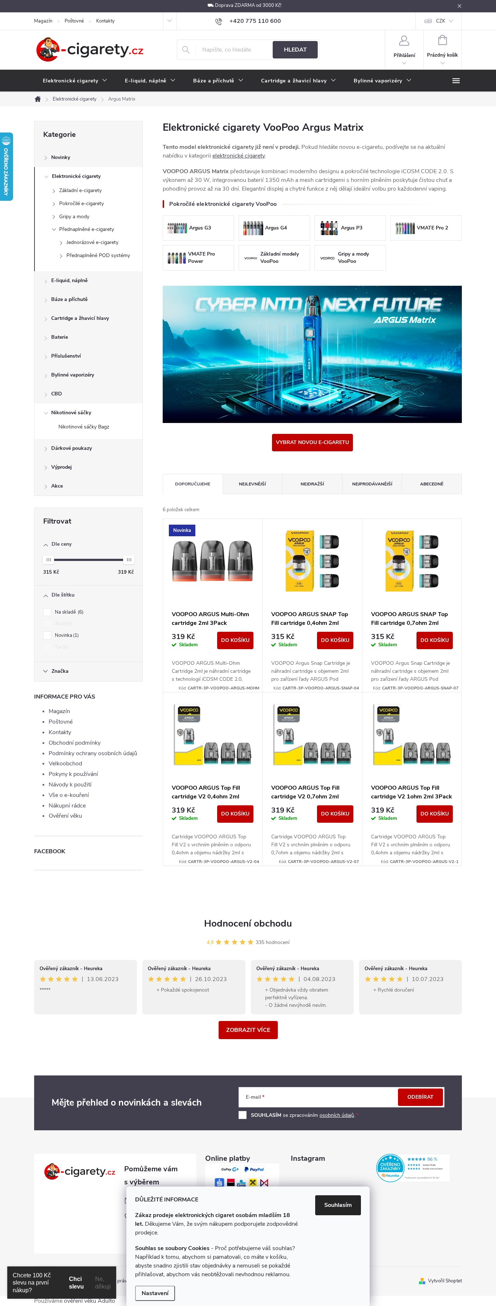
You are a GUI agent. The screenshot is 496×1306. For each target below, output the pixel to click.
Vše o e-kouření (69, 795)
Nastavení (155, 1293)
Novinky (60, 157)
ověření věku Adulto (89, 1301)
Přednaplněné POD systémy (98, 255)
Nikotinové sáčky (71, 412)
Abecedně (431, 484)
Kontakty (105, 21)
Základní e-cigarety (80, 190)
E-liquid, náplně (69, 280)
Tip (61, 647)
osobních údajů (337, 1115)
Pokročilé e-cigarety (81, 203)
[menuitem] (75, 81)
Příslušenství (66, 356)
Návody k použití (70, 785)
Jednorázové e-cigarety (92, 242)
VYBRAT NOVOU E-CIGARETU (312, 442)
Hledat (295, 50)
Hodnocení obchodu (248, 923)
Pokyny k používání (73, 774)
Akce (57, 486)
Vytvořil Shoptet (445, 1281)
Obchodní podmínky (75, 743)
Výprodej (61, 467)
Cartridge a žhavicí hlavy (80, 318)
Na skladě (68, 612)
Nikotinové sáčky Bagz (83, 426)
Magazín (43, 21)
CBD (56, 393)
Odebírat (420, 1097)
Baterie (59, 337)
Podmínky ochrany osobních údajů (93, 753)
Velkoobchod (65, 764)
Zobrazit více (248, 1030)
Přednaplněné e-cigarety (86, 229)
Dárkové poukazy (71, 448)
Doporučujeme (192, 484)
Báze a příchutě (69, 299)
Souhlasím (338, 1205)
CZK (440, 21)
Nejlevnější (252, 484)
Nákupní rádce (67, 806)
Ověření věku (65, 816)
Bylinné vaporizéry (72, 374)
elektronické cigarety (238, 156)
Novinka (66, 635)
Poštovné (74, 21)
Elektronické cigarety (76, 176)
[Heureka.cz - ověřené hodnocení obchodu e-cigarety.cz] (413, 1168)
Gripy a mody (74, 216)
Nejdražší (312, 484)
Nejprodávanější (372, 484)
